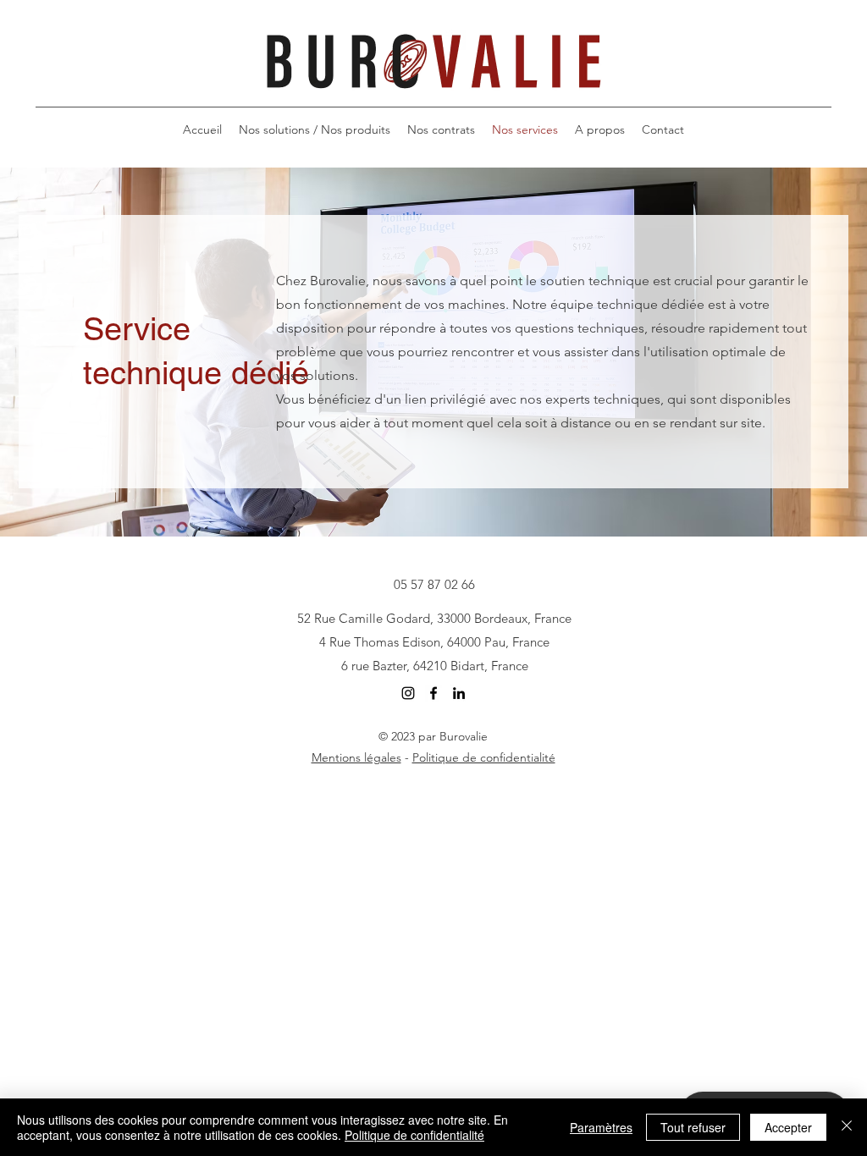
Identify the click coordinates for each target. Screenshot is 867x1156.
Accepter (788, 1127)
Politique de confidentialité (483, 757)
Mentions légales (356, 757)
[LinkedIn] (458, 693)
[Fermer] (847, 1127)
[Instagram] (408, 693)
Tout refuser (693, 1127)
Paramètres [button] (601, 1127)
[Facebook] (433, 693)
